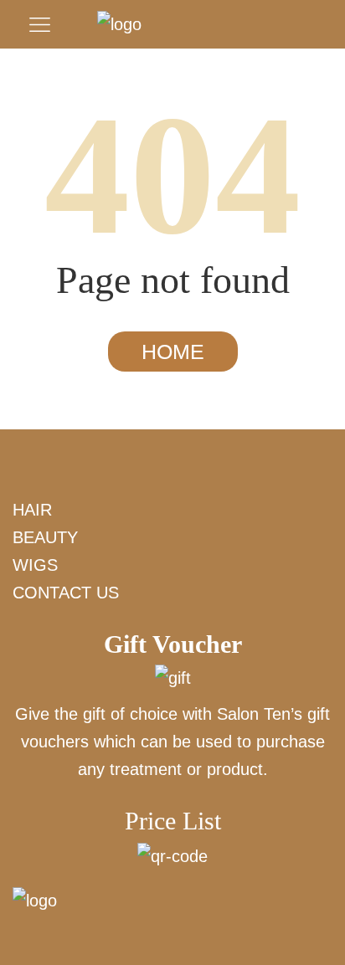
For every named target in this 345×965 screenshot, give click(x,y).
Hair (32, 509)
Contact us (66, 592)
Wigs (35, 565)
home (173, 351)
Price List (173, 820)
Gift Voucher (173, 644)
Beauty (45, 537)
